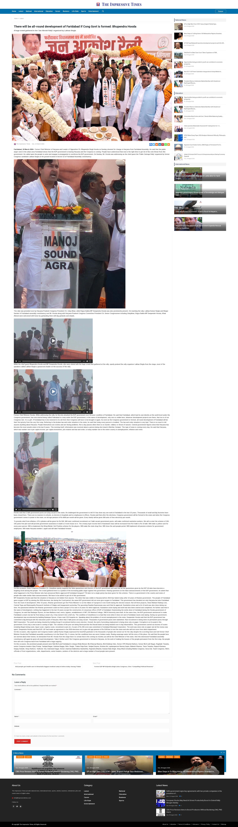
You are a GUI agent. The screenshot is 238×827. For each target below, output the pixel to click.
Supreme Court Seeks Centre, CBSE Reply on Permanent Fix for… (203, 145)
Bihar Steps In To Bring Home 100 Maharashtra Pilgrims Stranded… (203, 34)
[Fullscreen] (90, 361)
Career (57, 11)
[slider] (51, 361)
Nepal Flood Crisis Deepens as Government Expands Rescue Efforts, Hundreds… (198, 226)
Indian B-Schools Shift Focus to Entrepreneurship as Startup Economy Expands (204, 155)
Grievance (196, 824)
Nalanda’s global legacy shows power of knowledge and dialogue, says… (200, 193)
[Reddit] (156, 144)
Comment (17, 689)
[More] (168, 144)
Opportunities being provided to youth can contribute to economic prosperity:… (203, 63)
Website (16, 726)
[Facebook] (150, 144)
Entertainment (94, 11)
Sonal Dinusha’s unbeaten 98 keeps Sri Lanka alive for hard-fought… (198, 177)
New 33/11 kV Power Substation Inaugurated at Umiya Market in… (203, 72)
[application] (53, 341)
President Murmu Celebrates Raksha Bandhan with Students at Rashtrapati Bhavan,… (202, 82)
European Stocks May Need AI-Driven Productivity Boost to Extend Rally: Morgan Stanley (193, 801)
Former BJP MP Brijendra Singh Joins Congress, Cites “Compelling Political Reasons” (123, 666)
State (35, 757)
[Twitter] (153, 144)
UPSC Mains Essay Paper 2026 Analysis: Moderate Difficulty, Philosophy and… (204, 136)
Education (49, 11)
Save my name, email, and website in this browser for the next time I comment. (40, 736)
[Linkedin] (159, 144)
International (38, 11)
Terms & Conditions (184, 824)
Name (16, 716)
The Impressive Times (23, 144)
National (29, 11)
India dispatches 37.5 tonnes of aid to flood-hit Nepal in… (197, 211)
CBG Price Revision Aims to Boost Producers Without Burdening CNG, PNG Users (194, 811)
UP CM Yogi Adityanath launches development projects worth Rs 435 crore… (190, 771)
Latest (21, 11)
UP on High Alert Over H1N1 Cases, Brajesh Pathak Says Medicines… (44, 771)
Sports (83, 11)
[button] (53, 341)
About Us (165, 824)
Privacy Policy (205, 824)
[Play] (16, 361)
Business (66, 11)
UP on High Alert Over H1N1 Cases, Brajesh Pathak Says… (200, 24)
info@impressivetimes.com (22, 798)
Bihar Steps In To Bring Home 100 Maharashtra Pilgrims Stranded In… (115, 771)
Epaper (220, 11)
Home (14, 11)
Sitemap (223, 824)
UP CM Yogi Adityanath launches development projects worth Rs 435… (204, 43)
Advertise (173, 824)
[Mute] (87, 361)
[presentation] (221, 752)
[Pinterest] (162, 144)
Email (95, 716)
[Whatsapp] (165, 144)
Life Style (75, 11)
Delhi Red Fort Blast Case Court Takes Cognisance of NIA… (201, 53)
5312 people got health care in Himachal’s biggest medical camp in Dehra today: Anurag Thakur (48, 666)
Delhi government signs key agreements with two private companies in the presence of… (194, 792)
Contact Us (215, 824)
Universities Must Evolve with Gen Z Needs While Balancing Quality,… (203, 116)
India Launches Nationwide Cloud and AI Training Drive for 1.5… (202, 126)
